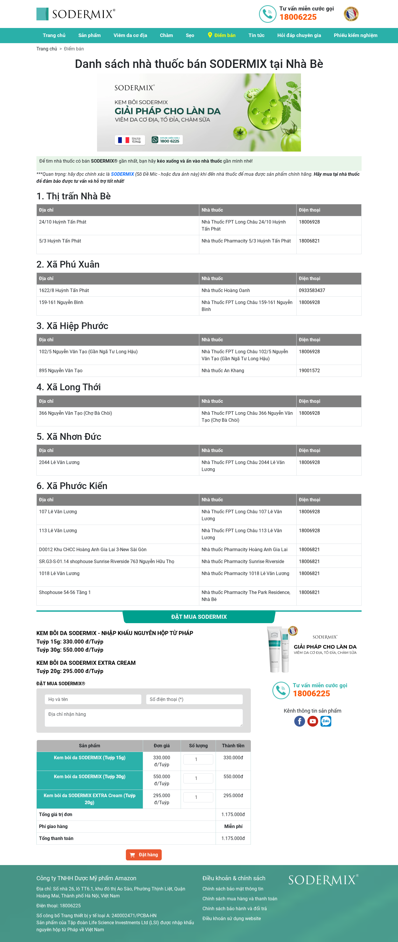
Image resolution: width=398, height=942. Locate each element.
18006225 (70, 905)
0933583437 (312, 290)
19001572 (309, 370)
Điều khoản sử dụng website (231, 918)
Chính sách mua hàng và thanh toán (239, 898)
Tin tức (257, 35)
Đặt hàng (148, 854)
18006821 (309, 241)
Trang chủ (54, 35)
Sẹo (190, 35)
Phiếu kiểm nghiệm (356, 35)
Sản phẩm (89, 35)
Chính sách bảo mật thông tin (232, 889)
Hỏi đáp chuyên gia (299, 35)
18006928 (309, 222)
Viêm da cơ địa (130, 35)
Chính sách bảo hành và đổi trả (234, 908)
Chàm (166, 35)
